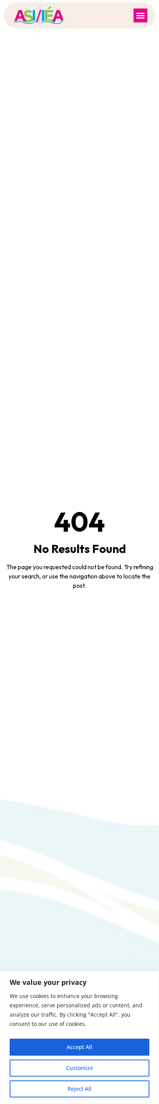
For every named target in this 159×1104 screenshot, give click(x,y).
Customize (79, 1068)
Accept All (79, 1047)
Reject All (79, 1088)
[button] (140, 15)
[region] (79, 1037)
